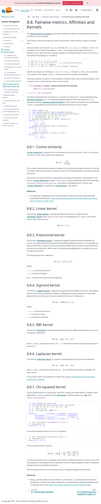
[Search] (66, 10)
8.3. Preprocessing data (12, 64)
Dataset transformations (50, 17)
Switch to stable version (73, 3)
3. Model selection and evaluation (10, 33)
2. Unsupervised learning (11, 29)
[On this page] (97, 10)
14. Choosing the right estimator (10, 119)
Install (17, 10)
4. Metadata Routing (9, 37)
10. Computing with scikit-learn (11, 102)
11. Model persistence (10, 106)
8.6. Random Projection (12, 78)
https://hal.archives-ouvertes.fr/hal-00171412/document (70, 485)
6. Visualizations (8, 43)
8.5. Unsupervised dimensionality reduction (12, 73)
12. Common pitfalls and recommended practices (11, 110)
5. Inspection (7, 40)
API (32, 10)
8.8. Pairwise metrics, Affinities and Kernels (11, 85)
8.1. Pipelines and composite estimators (11, 56)
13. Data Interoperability (11, 115)
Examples (38, 10)
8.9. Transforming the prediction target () (11, 91)
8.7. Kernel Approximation (13, 81)
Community (47, 10)
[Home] (28, 17)
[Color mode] (71, 10)
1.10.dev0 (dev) (85, 10)
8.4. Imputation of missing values (13, 68)
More (58, 10)
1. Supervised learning (10, 25)
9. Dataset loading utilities (9, 96)
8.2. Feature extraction (11, 61)
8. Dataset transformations (8, 51)
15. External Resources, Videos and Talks (10, 124)
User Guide (25, 10)
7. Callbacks (6, 47)
